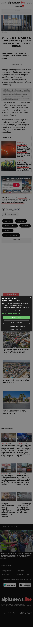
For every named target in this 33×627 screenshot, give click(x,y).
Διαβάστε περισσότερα (24, 311)
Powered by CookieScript (16, 329)
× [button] (30, 298)
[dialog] (16, 313)
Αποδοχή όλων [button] (16, 317)
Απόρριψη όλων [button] (16, 322)
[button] (16, 313)
